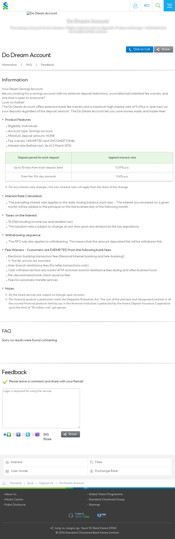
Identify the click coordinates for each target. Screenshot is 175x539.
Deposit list (46, 483)
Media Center (14, 499)
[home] (4, 483)
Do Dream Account (71, 483)
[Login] (135, 5)
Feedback (47, 65)
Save (30, 483)
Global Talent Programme (106, 494)
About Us (10, 494)
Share (166, 49)
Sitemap (94, 504)
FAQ (29, 65)
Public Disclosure (15, 504)
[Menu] (169, 5)
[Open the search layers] (158, 5)
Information (9, 65)
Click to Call (141, 49)
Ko (146, 5)
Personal (15, 483)
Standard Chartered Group (106, 499)
